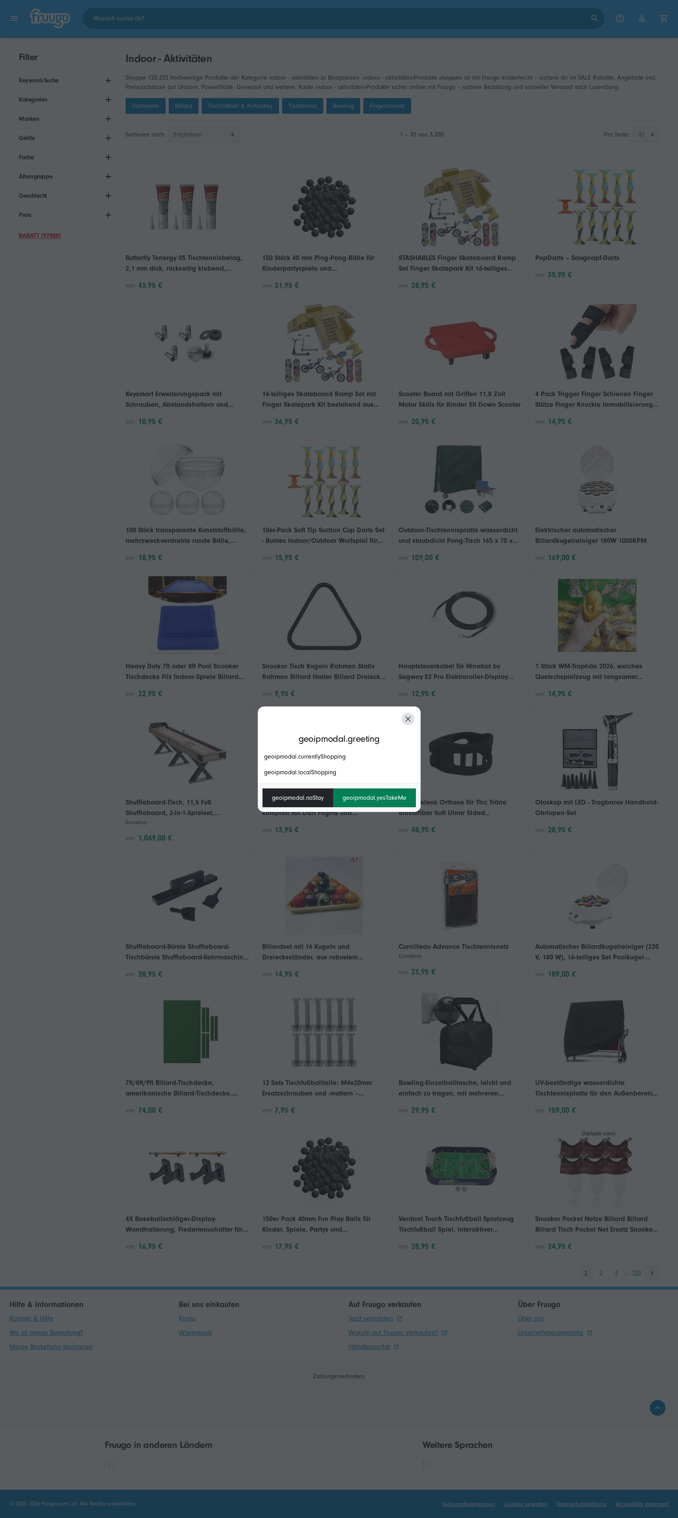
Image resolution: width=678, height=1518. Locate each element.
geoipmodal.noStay (298, 797)
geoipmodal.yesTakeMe (374, 797)
